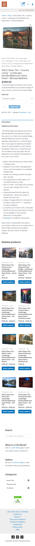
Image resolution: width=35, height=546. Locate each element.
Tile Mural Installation (17, 522)
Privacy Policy (18, 527)
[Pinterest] (17, 537)
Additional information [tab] (10, 126)
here (8, 218)
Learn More (15, 448)
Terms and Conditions (17, 519)
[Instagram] (22, 537)
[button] (30, 25)
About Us (17, 517)
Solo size (5, 94)
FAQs (17, 530)
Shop (9, 15)
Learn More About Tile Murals (17, 512)
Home (4, 15)
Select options (8, 282)
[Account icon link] (32, 4)
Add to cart (14, 107)
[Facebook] (13, 537)
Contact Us (17, 514)
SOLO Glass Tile (12, 58)
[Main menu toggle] (28, 4)
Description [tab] (6, 122)
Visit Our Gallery (18, 462)
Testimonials (17, 524)
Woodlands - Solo (12, 61)
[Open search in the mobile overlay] (17, 436)
